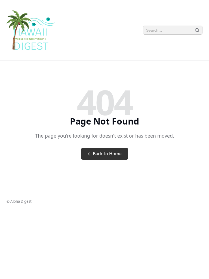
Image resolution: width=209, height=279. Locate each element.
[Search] (197, 30)
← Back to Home (105, 154)
